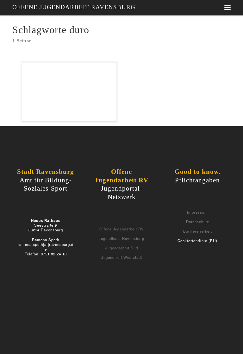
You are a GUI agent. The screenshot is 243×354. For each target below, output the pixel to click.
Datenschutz (197, 221)
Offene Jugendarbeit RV (121, 228)
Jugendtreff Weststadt (121, 257)
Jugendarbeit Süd (121, 247)
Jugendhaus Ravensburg (121, 238)
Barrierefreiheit (197, 231)
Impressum (197, 212)
